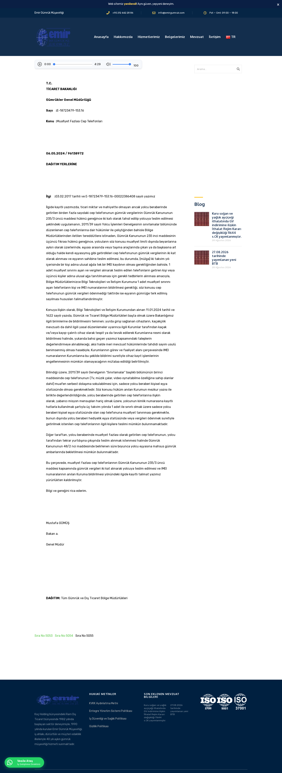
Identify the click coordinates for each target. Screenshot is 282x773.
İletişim (215, 37)
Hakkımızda (123, 37)
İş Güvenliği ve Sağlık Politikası (107, 718)
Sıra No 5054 (64, 635)
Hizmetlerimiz (149, 37)
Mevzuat (197, 37)
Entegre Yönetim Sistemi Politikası (110, 711)
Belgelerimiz (175, 37)
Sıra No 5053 (44, 635)
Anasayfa (101, 37)
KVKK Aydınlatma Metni (103, 703)
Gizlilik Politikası (99, 726)
